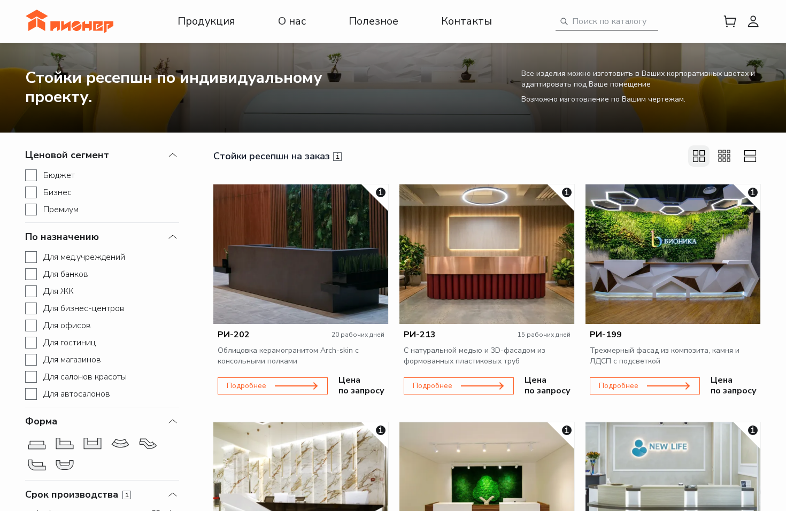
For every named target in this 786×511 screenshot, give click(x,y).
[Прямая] (37, 443)
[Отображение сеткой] (699, 156)
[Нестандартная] (148, 443)
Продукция (206, 21)
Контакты (466, 21)
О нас (292, 21)
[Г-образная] (64, 443)
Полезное (373, 21)
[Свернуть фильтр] (172, 155)
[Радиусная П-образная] (64, 465)
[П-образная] (92, 443)
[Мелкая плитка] (724, 156)
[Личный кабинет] (753, 21)
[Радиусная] (120, 443)
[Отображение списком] (750, 156)
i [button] (127, 495)
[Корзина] (729, 21)
